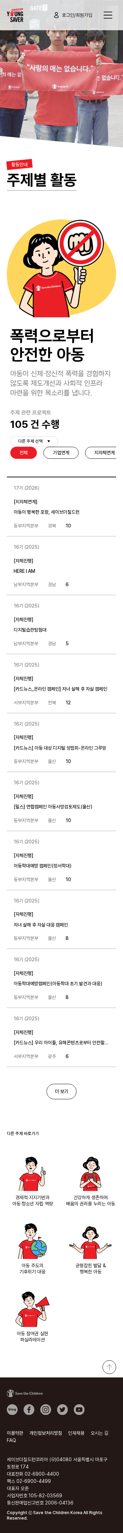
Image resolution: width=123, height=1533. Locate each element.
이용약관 (15, 1433)
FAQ (11, 1440)
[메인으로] (15, 15)
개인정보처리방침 (45, 1433)
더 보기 (61, 1091)
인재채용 (76, 1433)
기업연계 (61, 452)
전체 (23, 452)
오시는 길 (99, 1433)
